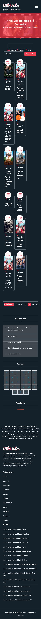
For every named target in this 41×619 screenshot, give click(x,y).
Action (5, 477)
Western (6, 525)
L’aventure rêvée (14, 354)
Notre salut (12, 336)
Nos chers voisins (20, 207)
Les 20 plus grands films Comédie (15, 543)
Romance (20, 84)
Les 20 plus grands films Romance (16, 556)
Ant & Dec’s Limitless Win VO (8, 182)
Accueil (5, 27)
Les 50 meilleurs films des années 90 (16, 591)
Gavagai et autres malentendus (20, 348)
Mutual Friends (20, 131)
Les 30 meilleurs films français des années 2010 (19, 581)
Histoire (6, 511)
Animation (8, 168)
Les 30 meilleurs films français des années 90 (20, 569)
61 (37, 304)
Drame (8, 83)
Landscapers (8, 87)
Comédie (8, 81)
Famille (20, 83)
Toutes (13, 50)
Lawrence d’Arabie (15, 342)
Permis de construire (20, 174)
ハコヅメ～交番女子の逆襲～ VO (8, 136)
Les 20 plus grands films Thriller (15, 560)
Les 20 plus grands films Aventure (15, 538)
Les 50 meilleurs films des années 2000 (17, 595)
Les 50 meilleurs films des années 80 (16, 587)
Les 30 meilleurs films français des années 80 (20, 564)
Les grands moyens (8, 242)
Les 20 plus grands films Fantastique (17, 551)
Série (29, 50)
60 (33, 304)
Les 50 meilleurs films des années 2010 (17, 600)
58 (25, 304)
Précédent (8, 304)
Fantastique (7, 503)
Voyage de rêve (8, 204)
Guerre (5, 507)
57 (21, 304)
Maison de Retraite (20, 279)
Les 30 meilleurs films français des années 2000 (19, 574)
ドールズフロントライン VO (8, 284)
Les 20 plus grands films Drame (14, 547)
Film (21, 50)
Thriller (5, 520)
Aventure (8, 172)
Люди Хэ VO (19, 245)
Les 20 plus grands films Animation (16, 534)
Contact (20, 615)
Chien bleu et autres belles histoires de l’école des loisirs (21, 329)
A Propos (31, 613)
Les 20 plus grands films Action (14, 530)
